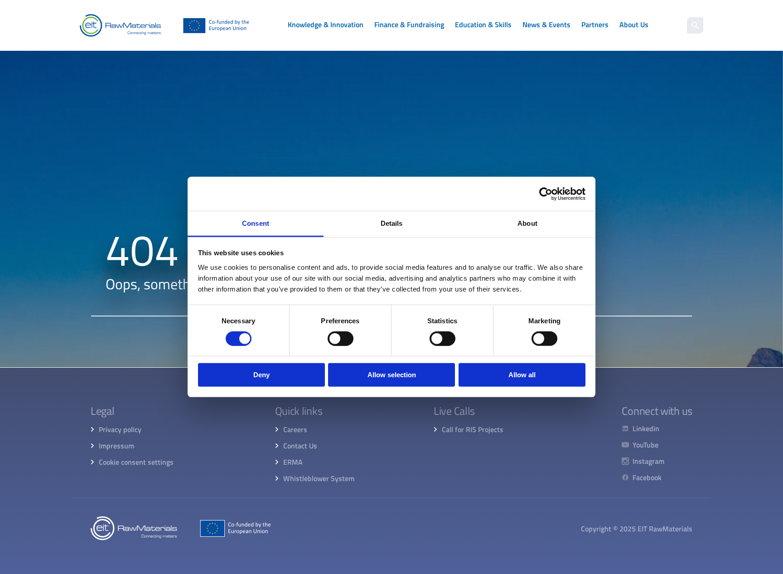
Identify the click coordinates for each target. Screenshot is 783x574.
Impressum (116, 445)
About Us (633, 24)
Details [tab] (392, 223)
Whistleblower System (318, 478)
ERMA (293, 462)
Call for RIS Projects (472, 429)
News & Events (546, 24)
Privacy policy (120, 429)
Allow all (522, 375)
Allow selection (391, 375)
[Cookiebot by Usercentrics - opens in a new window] (545, 193)
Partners (595, 24)
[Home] (164, 25)
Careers (295, 429)
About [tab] (527, 223)
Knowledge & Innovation (325, 24)
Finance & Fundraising (409, 24)
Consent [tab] (255, 223)
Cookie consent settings (136, 462)
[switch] (340, 338)
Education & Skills (483, 24)
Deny (261, 375)
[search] (695, 25)
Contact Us (300, 445)
